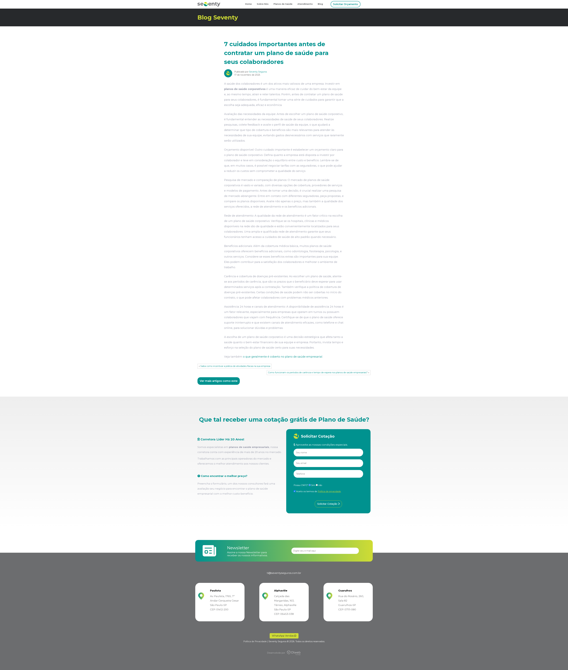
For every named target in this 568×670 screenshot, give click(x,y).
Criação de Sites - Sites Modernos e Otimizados (298, 652)
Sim (313, 485)
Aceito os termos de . (318, 491)
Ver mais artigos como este (219, 381)
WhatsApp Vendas (283, 635)
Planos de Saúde (282, 4)
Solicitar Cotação (327, 503)
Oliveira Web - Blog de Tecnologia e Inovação (293, 652)
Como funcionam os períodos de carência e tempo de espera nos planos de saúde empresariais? (318, 372)
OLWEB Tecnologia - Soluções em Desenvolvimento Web (289, 652)
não (320, 485)
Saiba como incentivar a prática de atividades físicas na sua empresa (235, 366)
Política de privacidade (329, 491)
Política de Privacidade (255, 641)
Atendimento (305, 4)
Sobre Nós (262, 4)
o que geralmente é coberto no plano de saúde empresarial (282, 356)
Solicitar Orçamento (345, 4)
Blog (320, 4)
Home (248, 4)
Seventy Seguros (258, 71)
